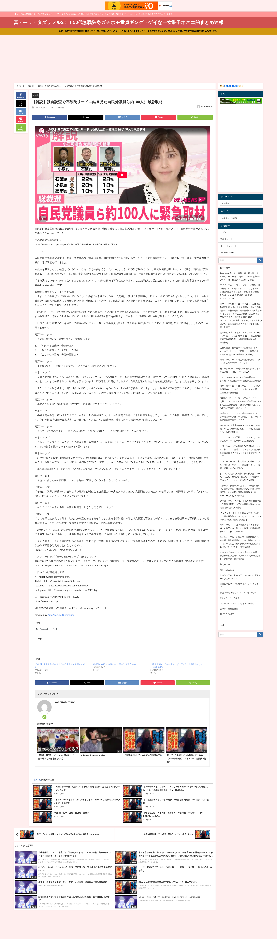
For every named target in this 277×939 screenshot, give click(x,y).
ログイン (224, 232)
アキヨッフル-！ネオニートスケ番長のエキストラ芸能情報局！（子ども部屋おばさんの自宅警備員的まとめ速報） (240, 504)
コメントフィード (228, 246)
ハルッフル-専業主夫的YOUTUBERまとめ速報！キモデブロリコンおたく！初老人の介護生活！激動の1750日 (240, 428)
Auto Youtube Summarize (61, 615)
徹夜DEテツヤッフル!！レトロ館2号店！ (238, 593)
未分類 (35, 95)
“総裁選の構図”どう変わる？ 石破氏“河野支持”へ (114, 664)
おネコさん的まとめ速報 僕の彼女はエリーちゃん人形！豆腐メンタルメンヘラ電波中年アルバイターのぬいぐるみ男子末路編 (240, 276)
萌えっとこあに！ (228, 570)
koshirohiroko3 (207, 106)
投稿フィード (226, 239)
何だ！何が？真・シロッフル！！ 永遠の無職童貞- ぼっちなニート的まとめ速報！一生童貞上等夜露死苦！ (240, 389)
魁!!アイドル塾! (227, 614)
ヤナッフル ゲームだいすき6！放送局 (237, 603)
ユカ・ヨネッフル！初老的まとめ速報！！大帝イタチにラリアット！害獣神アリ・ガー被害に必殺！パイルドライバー (240, 464)
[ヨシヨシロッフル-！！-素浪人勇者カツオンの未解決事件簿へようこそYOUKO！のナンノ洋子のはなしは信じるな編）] (240, 516)
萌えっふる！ (226, 564)
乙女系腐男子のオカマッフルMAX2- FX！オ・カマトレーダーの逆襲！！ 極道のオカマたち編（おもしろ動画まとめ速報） (240, 351)
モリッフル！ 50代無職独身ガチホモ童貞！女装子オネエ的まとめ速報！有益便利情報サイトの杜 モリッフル (240, 528)
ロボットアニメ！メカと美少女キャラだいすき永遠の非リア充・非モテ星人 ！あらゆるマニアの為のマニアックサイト (240, 416)
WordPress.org (227, 253)
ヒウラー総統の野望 (229, 609)
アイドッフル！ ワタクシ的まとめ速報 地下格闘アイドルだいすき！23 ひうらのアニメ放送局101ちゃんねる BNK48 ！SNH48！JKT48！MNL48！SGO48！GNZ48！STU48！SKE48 (240, 291)
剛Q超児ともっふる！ (230, 598)
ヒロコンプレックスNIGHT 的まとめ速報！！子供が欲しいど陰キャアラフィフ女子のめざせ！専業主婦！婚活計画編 (240, 555)
